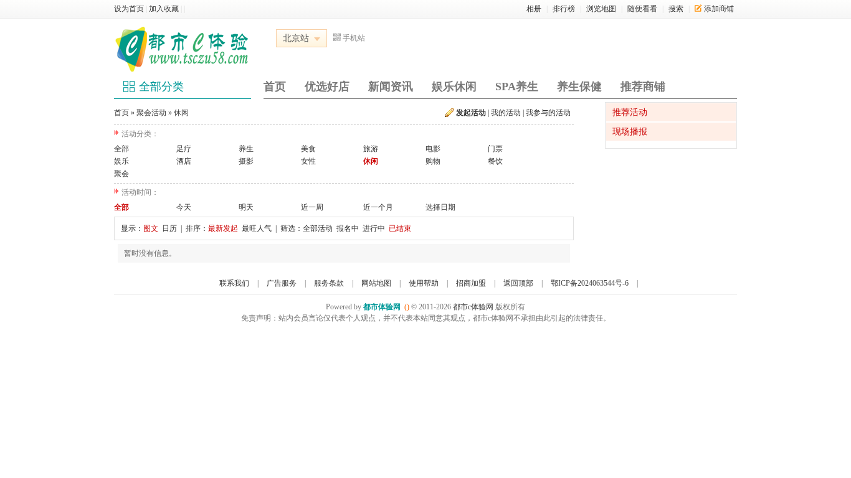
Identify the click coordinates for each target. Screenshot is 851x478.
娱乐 (121, 161)
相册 (533, 8)
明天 (246, 207)
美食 (308, 148)
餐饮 (495, 161)
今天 (183, 207)
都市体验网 (382, 306)
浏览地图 (601, 8)
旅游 (370, 148)
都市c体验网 (473, 306)
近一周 (312, 207)
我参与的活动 (548, 112)
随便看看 (642, 8)
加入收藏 (164, 8)
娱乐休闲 (454, 86)
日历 (169, 228)
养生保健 (579, 86)
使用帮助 (424, 283)
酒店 (183, 161)
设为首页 (129, 8)
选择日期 (440, 207)
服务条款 (329, 283)
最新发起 (223, 228)
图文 (150, 228)
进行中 (374, 228)
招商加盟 (471, 283)
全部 (121, 148)
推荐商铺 (642, 86)
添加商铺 (719, 8)
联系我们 (234, 283)
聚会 (121, 173)
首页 (275, 86)
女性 (308, 161)
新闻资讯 (390, 86)
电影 (433, 148)
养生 (246, 148)
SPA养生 (516, 86)
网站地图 (376, 283)
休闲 (181, 112)
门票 (495, 148)
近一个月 (378, 207)
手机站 (354, 38)
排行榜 (564, 8)
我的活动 (506, 112)
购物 (433, 161)
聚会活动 (151, 112)
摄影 (246, 161)
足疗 (183, 148)
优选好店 (327, 86)
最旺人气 (257, 228)
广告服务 (282, 283)
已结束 (400, 228)
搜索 (675, 8)
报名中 (347, 228)
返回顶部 (518, 283)
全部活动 (318, 228)
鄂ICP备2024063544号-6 (590, 283)
